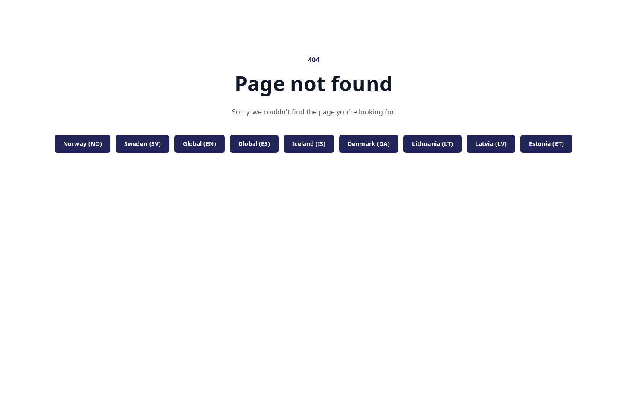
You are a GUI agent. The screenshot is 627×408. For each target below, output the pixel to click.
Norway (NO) (82, 144)
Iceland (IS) (308, 144)
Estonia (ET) (546, 144)
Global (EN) (199, 144)
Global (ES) (254, 144)
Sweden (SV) (142, 144)
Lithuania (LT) (432, 144)
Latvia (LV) (491, 144)
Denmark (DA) (369, 144)
